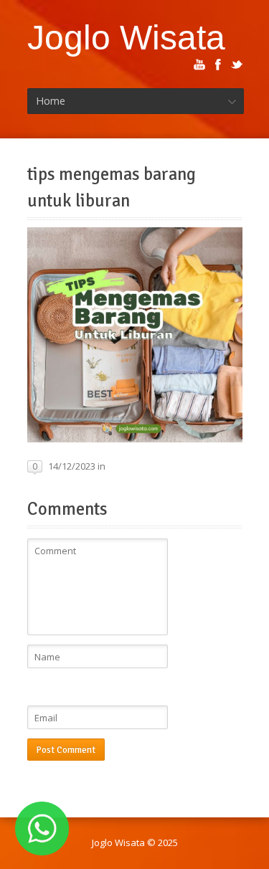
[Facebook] (218, 64)
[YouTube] (199, 64)
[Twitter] (236, 64)
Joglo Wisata (126, 37)
